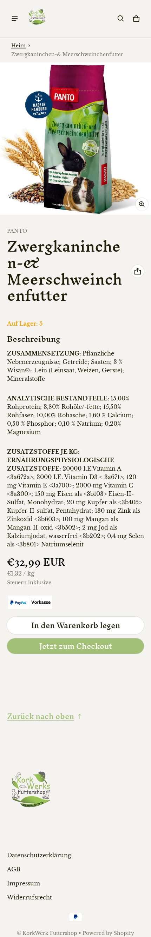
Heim (18, 46)
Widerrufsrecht (29, 897)
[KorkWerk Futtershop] (37, 19)
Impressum (23, 883)
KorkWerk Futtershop (49, 933)
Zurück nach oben (40, 716)
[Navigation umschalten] (14, 18)
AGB (13, 869)
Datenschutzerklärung (39, 855)
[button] (121, 18)
